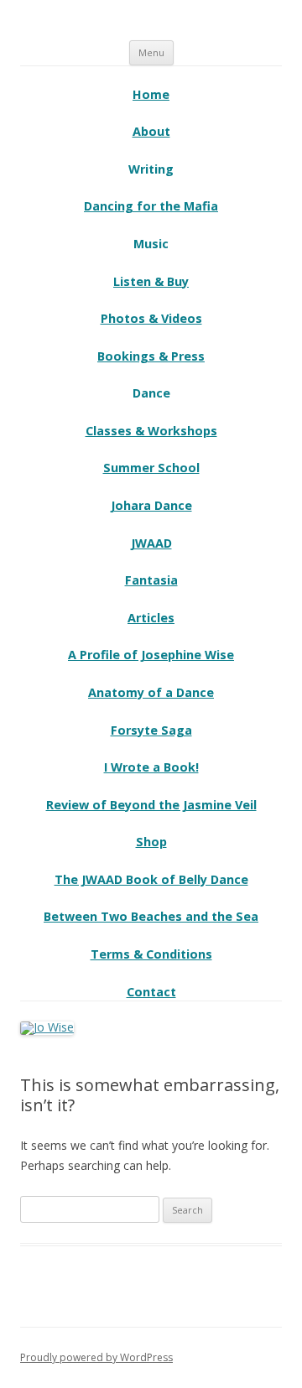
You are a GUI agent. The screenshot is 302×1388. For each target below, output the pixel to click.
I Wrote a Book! (151, 767)
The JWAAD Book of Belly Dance (151, 879)
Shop (151, 842)
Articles (151, 618)
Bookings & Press (151, 356)
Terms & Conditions (151, 954)
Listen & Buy (151, 281)
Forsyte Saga (151, 730)
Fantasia (151, 580)
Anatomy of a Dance (151, 692)
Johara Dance (151, 505)
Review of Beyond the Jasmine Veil (151, 805)
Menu (151, 52)
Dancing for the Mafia (151, 206)
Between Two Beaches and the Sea (151, 916)
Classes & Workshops (151, 431)
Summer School (151, 468)
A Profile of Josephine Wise (151, 655)
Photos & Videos (151, 318)
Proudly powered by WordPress (96, 1357)
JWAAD (151, 543)
